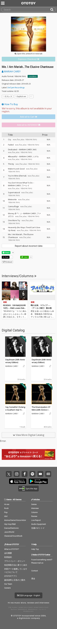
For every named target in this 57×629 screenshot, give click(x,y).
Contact (34, 571)
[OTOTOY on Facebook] (24, 474)
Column (34, 512)
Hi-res (6, 504)
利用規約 (8, 557)
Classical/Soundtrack (13, 536)
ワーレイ (25, 185)
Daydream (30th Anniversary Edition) (15, 361)
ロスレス (8, 96)
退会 (33, 578)
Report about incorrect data (28, 246)
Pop (6, 512)
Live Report (36, 520)
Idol (5, 516)
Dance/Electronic (11, 528)
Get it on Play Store (38, 481)
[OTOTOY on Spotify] (32, 474)
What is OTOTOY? (11, 549)
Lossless (33, 76)
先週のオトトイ (38, 528)
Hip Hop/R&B (10, 524)
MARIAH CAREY (12, 71)
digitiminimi (24, 618)
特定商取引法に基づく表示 (15, 565)
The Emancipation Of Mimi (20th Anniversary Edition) (41, 410)
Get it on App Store (17, 481)
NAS (35, 149)
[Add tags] (31, 96)
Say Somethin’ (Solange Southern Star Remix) (15, 410)
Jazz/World (9, 532)
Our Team (8, 584)
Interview (35, 508)
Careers (7, 588)
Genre (8, 499)
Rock (6, 508)
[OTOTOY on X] (9, 474)
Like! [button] (26, 257)
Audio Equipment (38, 524)
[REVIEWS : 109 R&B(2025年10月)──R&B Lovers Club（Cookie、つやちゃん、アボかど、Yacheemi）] (14, 291)
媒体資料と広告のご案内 (14, 580)
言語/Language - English (29, 595)
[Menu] (3, 3)
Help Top (35, 549)
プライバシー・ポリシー (14, 561)
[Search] (53, 9)
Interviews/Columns (18, 276)
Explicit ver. (22, 96)
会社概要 (8, 553)
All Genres (17, 499)
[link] (28, 59)
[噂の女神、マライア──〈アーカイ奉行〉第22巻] (42, 291)
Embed (9, 262)
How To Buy (11, 104)
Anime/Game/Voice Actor (15, 520)
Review (34, 516)
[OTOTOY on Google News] (48, 474)
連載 (5, 302)
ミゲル (36, 156)
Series (34, 504)
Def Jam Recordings (16, 87)
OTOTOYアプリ (10, 576)
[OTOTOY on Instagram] (17, 474)
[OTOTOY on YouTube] (40, 474)
